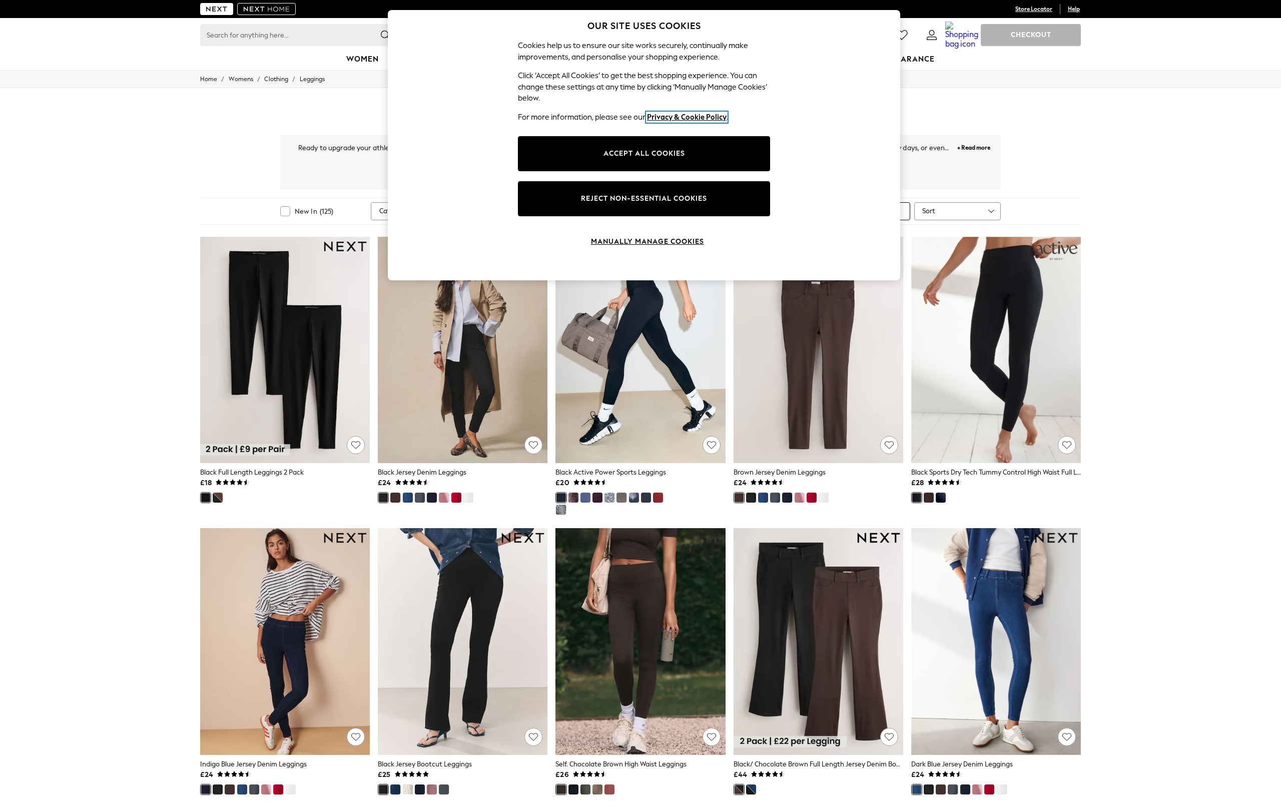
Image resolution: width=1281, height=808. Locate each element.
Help (1074, 9)
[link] (932, 35)
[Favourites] (902, 35)
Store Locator (1033, 9)
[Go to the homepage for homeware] (266, 9)
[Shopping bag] (962, 35)
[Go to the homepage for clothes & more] (216, 9)
